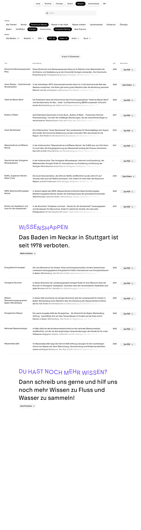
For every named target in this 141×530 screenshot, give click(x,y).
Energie (32, 29)
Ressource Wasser (39, 25)
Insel (38, 4)
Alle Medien (12, 38)
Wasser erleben (79, 25)
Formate (59, 4)
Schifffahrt (20, 29)
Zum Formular (26, 406)
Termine (48, 4)
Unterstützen (93, 4)
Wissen (80, 4)
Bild (41, 38)
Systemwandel (96, 25)
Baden (9, 29)
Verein (70, 4)
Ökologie (124, 25)
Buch (87, 38)
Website (28, 38)
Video (63, 38)
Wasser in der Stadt (59, 25)
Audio (75, 38)
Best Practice (80, 29)
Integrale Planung (62, 29)
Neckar (24, 25)
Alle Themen (11, 25)
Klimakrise (111, 25)
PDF (52, 38)
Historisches (45, 29)
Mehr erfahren (26, 253)
